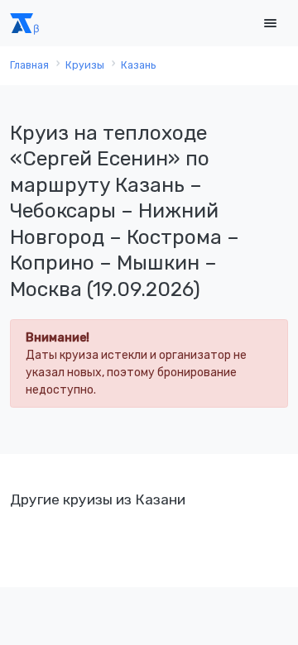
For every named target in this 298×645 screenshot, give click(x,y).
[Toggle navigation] (270, 23)
